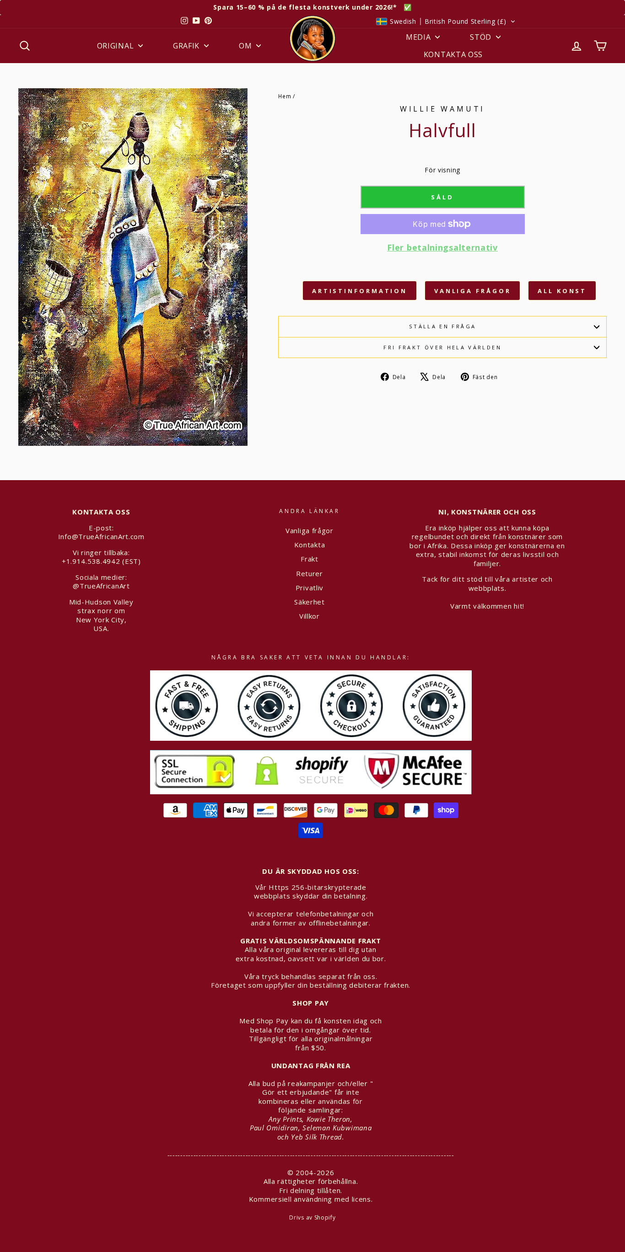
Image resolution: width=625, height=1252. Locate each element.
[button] (445, 21)
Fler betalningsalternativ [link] (442, 247)
